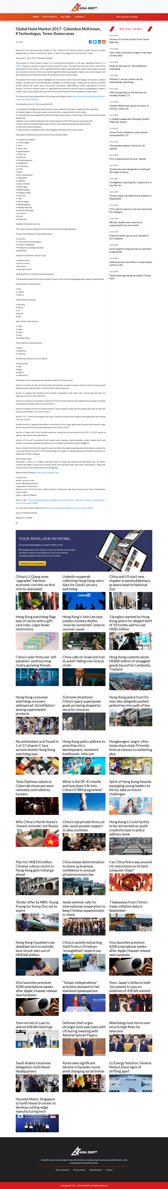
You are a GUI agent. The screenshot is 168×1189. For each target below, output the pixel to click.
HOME (36, 16)
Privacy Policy (79, 1170)
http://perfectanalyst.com (48, 472)
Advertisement (95, 1170)
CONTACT (80, 16)
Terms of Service (62, 1170)
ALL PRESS (66, 16)
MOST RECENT (50, 16)
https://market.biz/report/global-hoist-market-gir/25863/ (68, 508)
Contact (109, 1170)
